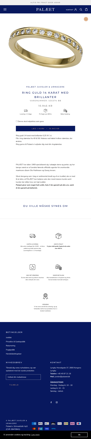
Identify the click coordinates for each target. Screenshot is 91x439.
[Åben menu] (5, 9)
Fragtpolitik (10, 350)
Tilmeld (14, 385)
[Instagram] (57, 402)
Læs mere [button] (35, 435)
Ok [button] (79, 435)
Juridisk (9, 337)
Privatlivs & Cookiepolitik (15, 341)
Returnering (10, 345)
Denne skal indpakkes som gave (31, 121)
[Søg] (81, 9)
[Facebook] (51, 402)
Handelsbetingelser (13, 354)
